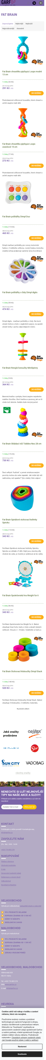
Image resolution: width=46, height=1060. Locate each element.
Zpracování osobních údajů (11, 873)
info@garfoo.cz (7, 832)
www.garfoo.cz (10, 984)
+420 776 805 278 (8, 850)
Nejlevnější (19, 24)
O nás (3, 869)
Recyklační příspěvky (8, 885)
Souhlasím (22, 1054)
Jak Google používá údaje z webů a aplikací (20, 1040)
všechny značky (23, 773)
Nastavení (22, 1046)
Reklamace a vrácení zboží (10, 877)
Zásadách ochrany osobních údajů (26, 1037)
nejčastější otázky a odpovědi (30, 906)
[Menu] (40, 3)
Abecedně (20, 28)
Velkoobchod (6, 881)
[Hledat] (28, 3)
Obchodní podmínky (8, 865)
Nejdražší (29, 24)
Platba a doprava (7, 861)
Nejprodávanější (8, 28)
